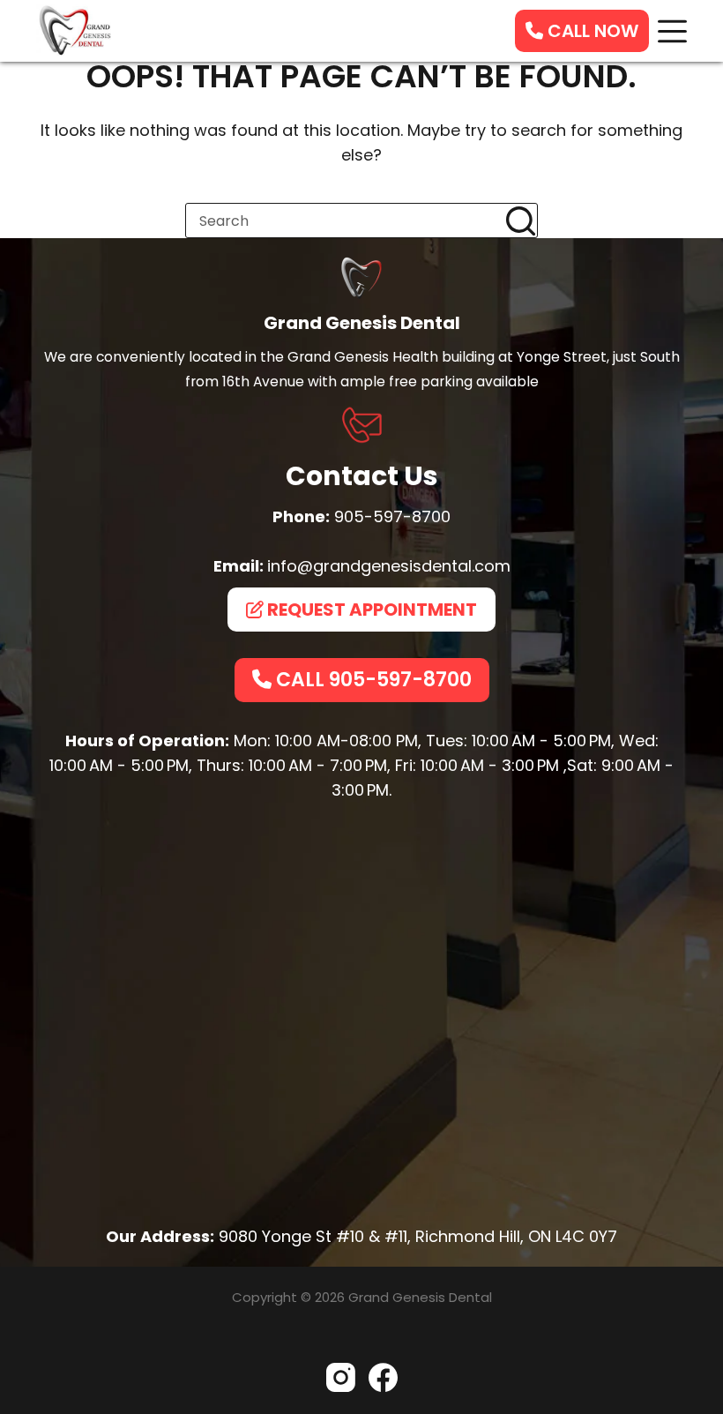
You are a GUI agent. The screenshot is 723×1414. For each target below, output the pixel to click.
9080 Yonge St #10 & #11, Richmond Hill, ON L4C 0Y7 (418, 1236)
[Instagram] (340, 1377)
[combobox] (344, 220)
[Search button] (520, 220)
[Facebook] (383, 1377)
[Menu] (672, 31)
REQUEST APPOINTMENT (370, 609)
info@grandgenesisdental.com (389, 566)
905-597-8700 (392, 516)
